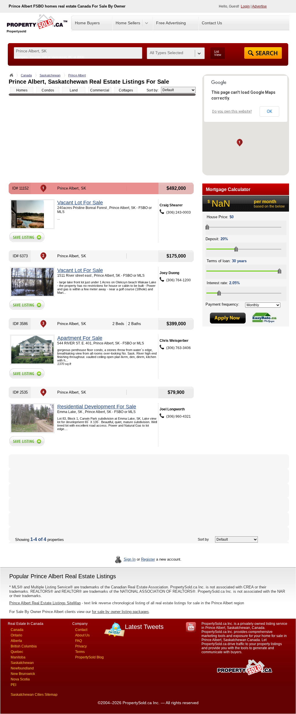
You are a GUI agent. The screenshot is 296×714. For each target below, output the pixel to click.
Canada (26, 75)
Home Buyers (87, 23)
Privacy (81, 646)
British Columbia (24, 646)
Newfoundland (22, 668)
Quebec (17, 652)
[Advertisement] (102, 139)
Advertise (259, 6)
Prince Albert (77, 75)
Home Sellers (128, 23)
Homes (21, 90)
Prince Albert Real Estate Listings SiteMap (45, 603)
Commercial (99, 90)
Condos (48, 90)
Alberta (16, 641)
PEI (13, 685)
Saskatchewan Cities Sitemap (34, 695)
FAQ (78, 641)
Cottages (126, 90)
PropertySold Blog (89, 657)
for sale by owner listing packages (120, 612)
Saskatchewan (50, 75)
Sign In (130, 559)
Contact (81, 630)
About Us (82, 635)
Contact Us (212, 23)
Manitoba (18, 657)
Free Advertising (171, 23)
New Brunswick (23, 674)
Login (245, 6)
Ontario (16, 635)
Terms (80, 652)
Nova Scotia (20, 679)
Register (148, 559)
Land (74, 90)
